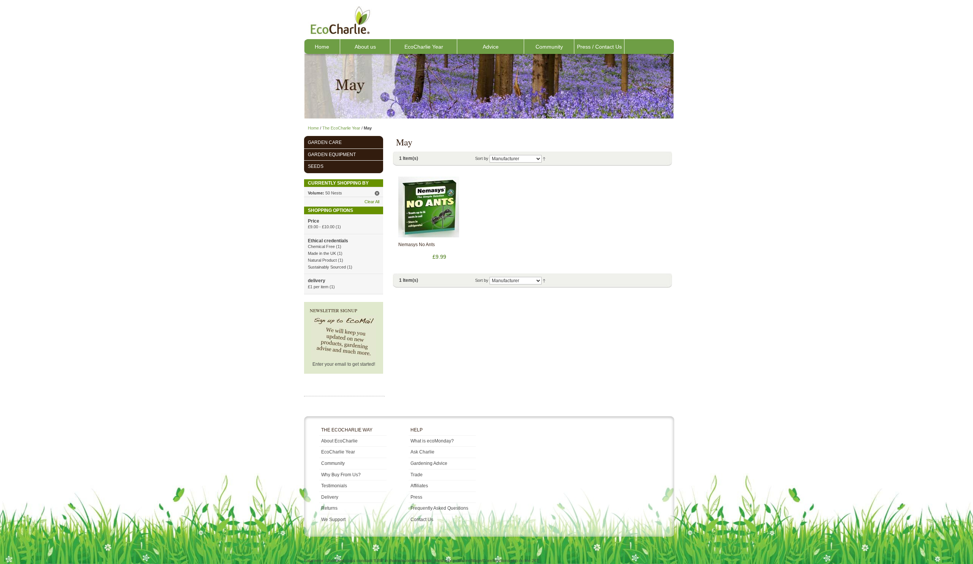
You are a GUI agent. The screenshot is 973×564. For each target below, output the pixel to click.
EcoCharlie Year (423, 47)
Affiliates (419, 485)
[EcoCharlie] (339, 20)
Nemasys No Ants (416, 244)
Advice (491, 47)
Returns (329, 508)
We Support (333, 519)
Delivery (329, 497)
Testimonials (334, 485)
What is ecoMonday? (432, 441)
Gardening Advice (428, 463)
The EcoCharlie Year (341, 128)
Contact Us (421, 519)
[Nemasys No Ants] (428, 207)
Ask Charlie (422, 452)
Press (416, 497)
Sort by (481, 158)
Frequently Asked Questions (439, 508)
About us (365, 47)
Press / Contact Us (599, 47)
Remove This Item (377, 193)
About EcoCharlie (339, 441)
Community (549, 47)
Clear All (371, 201)
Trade (416, 474)
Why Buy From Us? (341, 474)
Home (322, 47)
